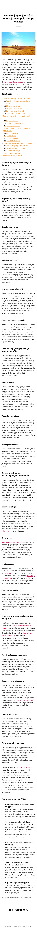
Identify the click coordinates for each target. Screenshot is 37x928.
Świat (14, 905)
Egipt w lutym (6, 531)
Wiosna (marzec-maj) (14, 108)
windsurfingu (7, 578)
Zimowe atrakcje (12, 133)
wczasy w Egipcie (26, 767)
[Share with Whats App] (27, 910)
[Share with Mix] (18, 910)
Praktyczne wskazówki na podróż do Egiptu (19, 143)
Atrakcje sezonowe (13, 126)
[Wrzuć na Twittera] (12, 910)
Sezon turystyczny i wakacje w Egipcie (17, 99)
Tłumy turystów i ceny (15, 123)
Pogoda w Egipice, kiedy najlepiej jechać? (18, 102)
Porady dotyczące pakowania (17, 146)
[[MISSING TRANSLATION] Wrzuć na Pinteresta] (15, 910)
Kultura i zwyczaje (13, 151)
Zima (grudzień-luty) (13, 106)
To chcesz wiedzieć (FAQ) (12, 156)
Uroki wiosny (11, 136)
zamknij (15, 94)
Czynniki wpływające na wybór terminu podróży (17, 117)
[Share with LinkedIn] (21, 910)
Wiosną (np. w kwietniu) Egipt (12, 542)
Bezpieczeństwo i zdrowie (16, 148)
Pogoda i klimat (12, 121)
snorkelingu (31, 576)
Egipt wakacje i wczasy (11, 153)
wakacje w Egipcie (23, 905)
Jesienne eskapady (13, 141)
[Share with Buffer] (24, 910)
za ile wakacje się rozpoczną (14, 82)
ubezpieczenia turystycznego (22, 700)
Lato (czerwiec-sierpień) (15, 111)
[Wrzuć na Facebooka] (10, 910)
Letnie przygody (12, 138)
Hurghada (7, 573)
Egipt (9, 905)
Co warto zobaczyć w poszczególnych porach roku (17, 129)
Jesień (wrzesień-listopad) (15, 113)
